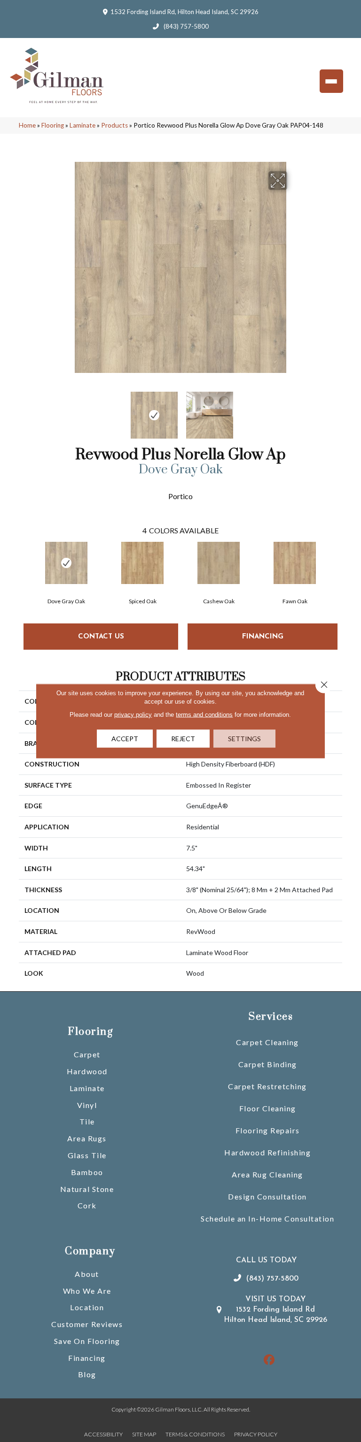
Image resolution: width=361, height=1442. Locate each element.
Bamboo (87, 1172)
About (87, 1273)
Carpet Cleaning (267, 1042)
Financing (87, 1357)
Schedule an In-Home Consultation (267, 1218)
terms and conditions (204, 714)
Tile (87, 1121)
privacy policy (133, 714)
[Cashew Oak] (218, 562)
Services (271, 1016)
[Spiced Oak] (142, 562)
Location (87, 1307)
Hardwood (87, 1071)
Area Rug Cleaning (267, 1174)
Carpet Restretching (267, 1086)
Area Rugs (87, 1138)
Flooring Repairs (267, 1130)
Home (27, 125)
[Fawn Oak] (294, 562)
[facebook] (269, 1360)
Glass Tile (87, 1155)
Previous (67, 410)
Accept (124, 739)
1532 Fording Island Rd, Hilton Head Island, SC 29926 (184, 11)
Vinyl (87, 1104)
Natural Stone (87, 1188)
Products (114, 125)
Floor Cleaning (267, 1108)
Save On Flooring (87, 1340)
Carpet (87, 1054)
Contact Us (101, 636)
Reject (183, 739)
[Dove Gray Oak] (66, 562)
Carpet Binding (267, 1064)
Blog (87, 1374)
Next (293, 410)
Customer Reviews (87, 1324)
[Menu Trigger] (331, 81)
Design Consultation (267, 1196)
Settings (244, 739)
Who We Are (87, 1290)
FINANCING (262, 636)
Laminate (82, 125)
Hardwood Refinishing (267, 1152)
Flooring (52, 125)
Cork (87, 1205)
